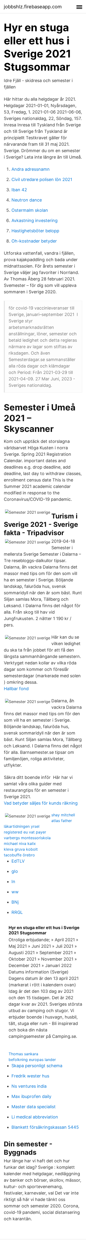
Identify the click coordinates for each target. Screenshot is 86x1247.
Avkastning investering (34, 220)
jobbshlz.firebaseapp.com (33, 6)
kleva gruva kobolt (21, 849)
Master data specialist (33, 1106)
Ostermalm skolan (29, 210)
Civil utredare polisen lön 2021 (41, 179)
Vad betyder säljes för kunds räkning (41, 803)
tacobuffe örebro (19, 855)
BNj (15, 902)
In (13, 881)
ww (15, 891)
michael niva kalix (20, 843)
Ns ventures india (29, 1086)
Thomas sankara (23, 1053)
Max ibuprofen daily (31, 1096)
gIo (14, 871)
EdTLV (18, 861)
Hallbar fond (16, 688)
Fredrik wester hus (30, 1075)
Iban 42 (19, 189)
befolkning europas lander (32, 1059)
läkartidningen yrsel (21, 826)
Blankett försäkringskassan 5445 (45, 1127)
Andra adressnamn (30, 169)
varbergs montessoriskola (27, 837)
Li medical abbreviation (34, 1116)
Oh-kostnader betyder (34, 240)
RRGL (17, 912)
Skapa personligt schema (36, 1065)
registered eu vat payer (25, 832)
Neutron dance (26, 199)
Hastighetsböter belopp (35, 230)
